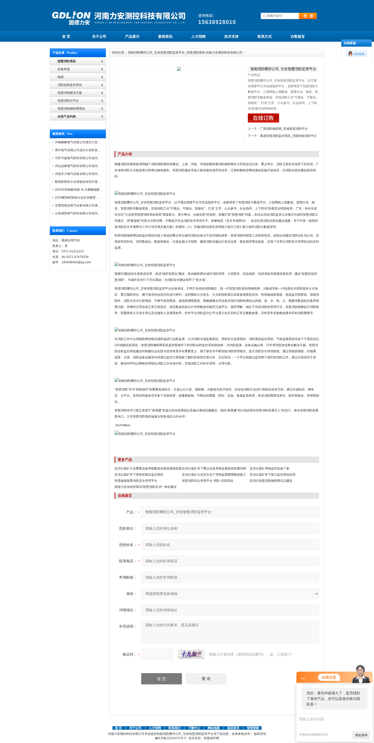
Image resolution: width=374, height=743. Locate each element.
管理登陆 (253, 728)
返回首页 (233, 728)
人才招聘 (198, 36)
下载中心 (194, 728)
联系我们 (174, 728)
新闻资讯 (165, 36)
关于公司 (99, 36)
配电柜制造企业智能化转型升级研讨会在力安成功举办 (91, 182)
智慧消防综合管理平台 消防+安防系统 (207, 481)
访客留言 (298, 36)
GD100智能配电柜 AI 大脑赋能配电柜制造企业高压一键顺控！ (97, 189)
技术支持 (231, 36)
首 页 (66, 36)
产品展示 (132, 36)
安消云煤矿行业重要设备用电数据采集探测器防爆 (148, 468)
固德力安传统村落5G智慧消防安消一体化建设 (145, 487)
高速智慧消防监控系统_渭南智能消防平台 (288, 136)
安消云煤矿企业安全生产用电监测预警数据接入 (214, 474)
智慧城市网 (211, 738)
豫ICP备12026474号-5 (170, 738)
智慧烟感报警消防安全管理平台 (135, 481)
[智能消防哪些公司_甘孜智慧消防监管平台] (179, 107)
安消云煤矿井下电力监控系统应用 (272, 474)
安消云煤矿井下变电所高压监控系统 (138, 474)
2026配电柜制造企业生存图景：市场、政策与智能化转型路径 (96, 197)
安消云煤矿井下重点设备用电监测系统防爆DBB (214, 468)
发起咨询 (361, 735)
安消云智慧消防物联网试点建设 (271, 481)
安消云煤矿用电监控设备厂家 (269, 468)
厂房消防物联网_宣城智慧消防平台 (284, 129)
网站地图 (214, 728)
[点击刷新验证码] (191, 654)
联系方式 (264, 36)
